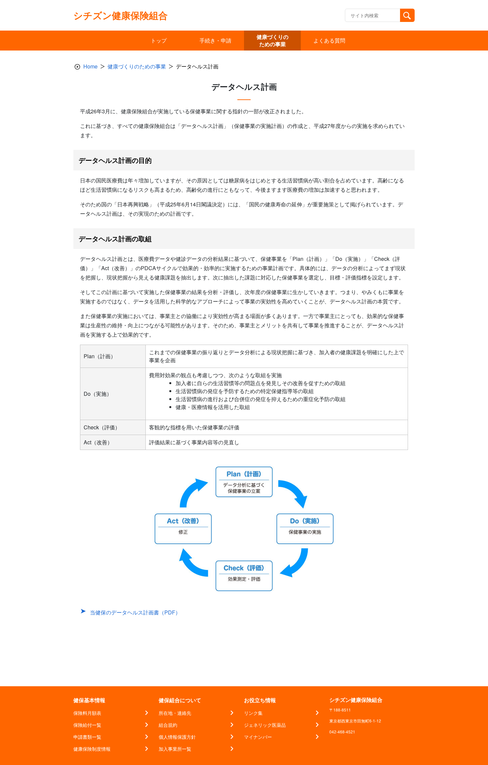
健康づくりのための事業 (137, 66)
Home (90, 66)
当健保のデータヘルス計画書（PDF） (135, 612)
